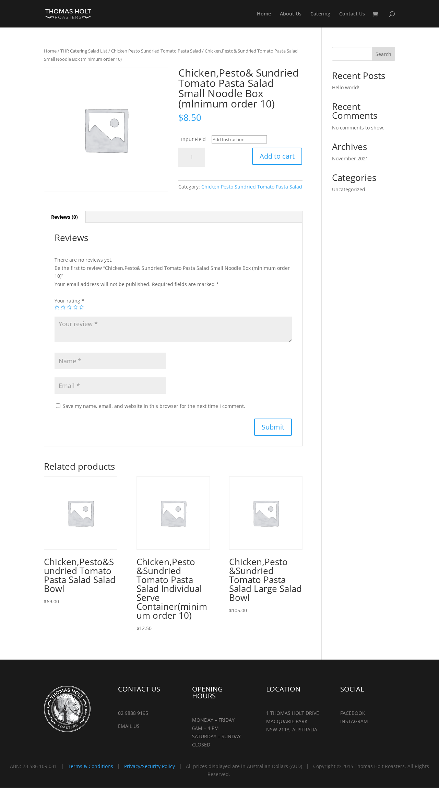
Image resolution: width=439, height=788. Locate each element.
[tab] (65, 217)
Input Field (193, 139)
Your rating (69, 300)
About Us (290, 14)
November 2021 (350, 158)
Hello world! (345, 87)
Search (383, 54)
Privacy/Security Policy (149, 766)
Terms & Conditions (90, 766)
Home (264, 14)
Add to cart (277, 156)
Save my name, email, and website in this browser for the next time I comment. (154, 406)
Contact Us (352, 14)
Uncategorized (348, 189)
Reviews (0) (64, 217)
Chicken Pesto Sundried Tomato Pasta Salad (156, 51)
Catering (320, 14)
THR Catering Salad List (83, 51)
